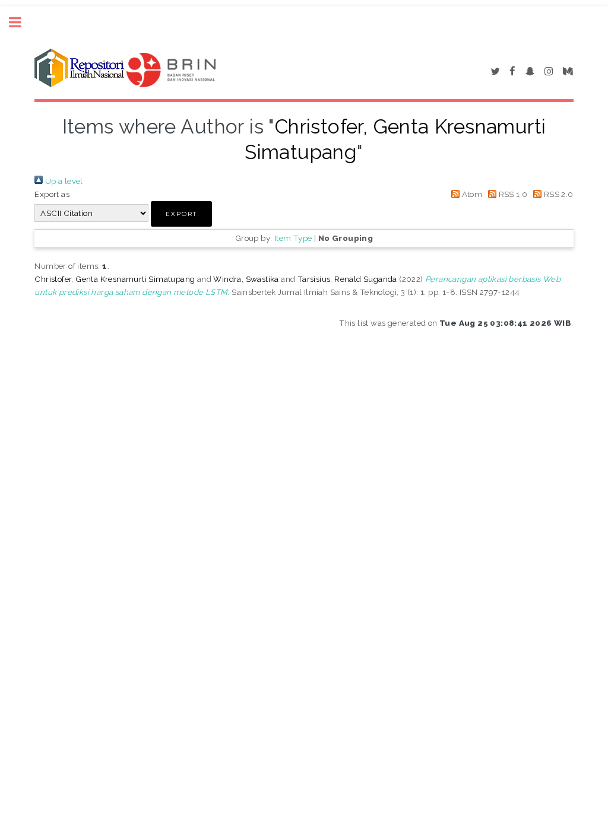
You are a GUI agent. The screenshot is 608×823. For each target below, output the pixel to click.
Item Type (293, 238)
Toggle (21, 22)
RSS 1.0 (511, 194)
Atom (471, 194)
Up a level (63, 181)
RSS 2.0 (557, 194)
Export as (51, 194)
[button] (181, 214)
